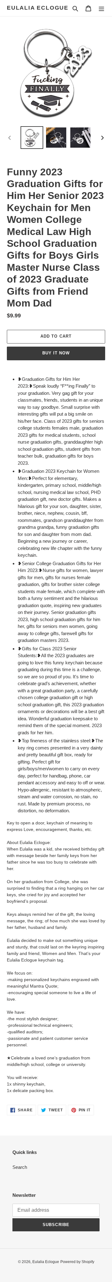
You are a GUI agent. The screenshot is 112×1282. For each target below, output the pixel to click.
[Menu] (101, 8)
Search (19, 1167)
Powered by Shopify (77, 1262)
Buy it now (56, 353)
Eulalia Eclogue (37, 8)
